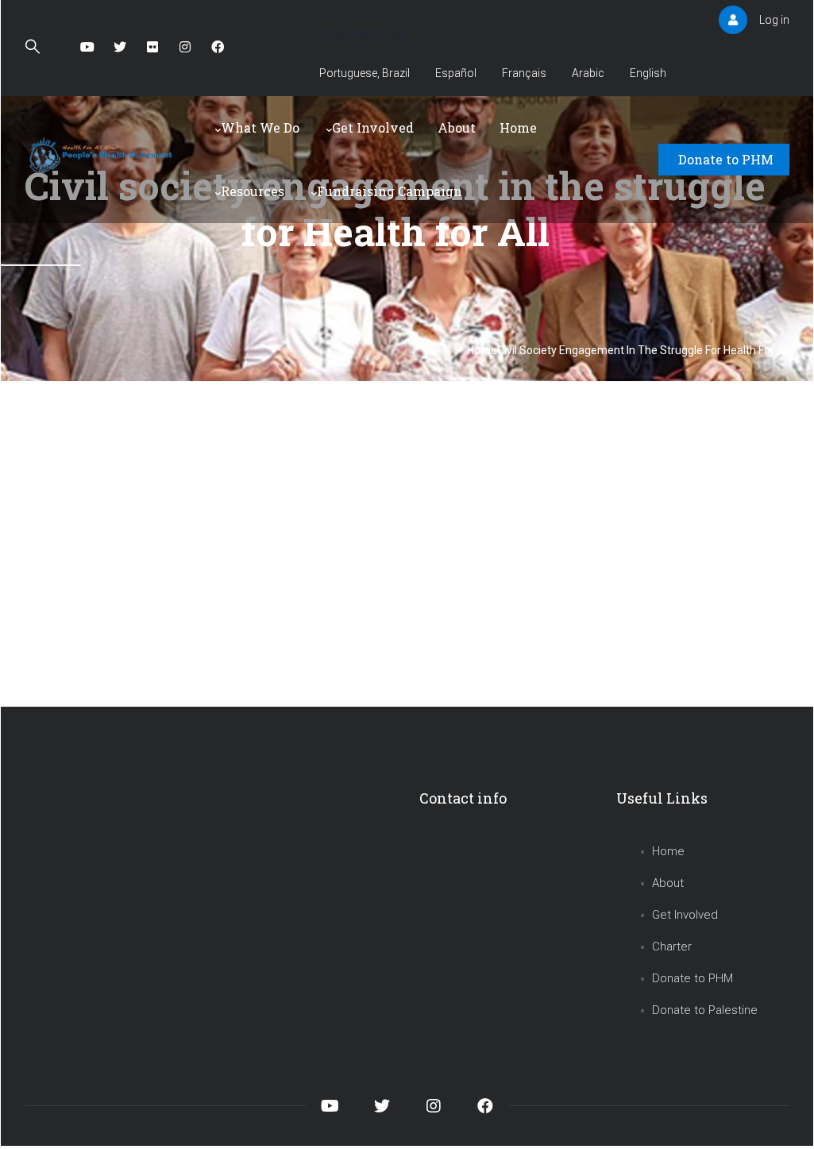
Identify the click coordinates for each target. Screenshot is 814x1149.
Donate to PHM (725, 159)
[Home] (102, 155)
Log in (774, 19)
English (648, 73)
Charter (672, 946)
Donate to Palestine (705, 1010)
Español (455, 73)
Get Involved (373, 127)
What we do (260, 127)
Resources (252, 191)
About (457, 127)
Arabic (588, 73)
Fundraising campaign (389, 191)
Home (518, 127)
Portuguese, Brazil (364, 73)
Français (524, 73)
